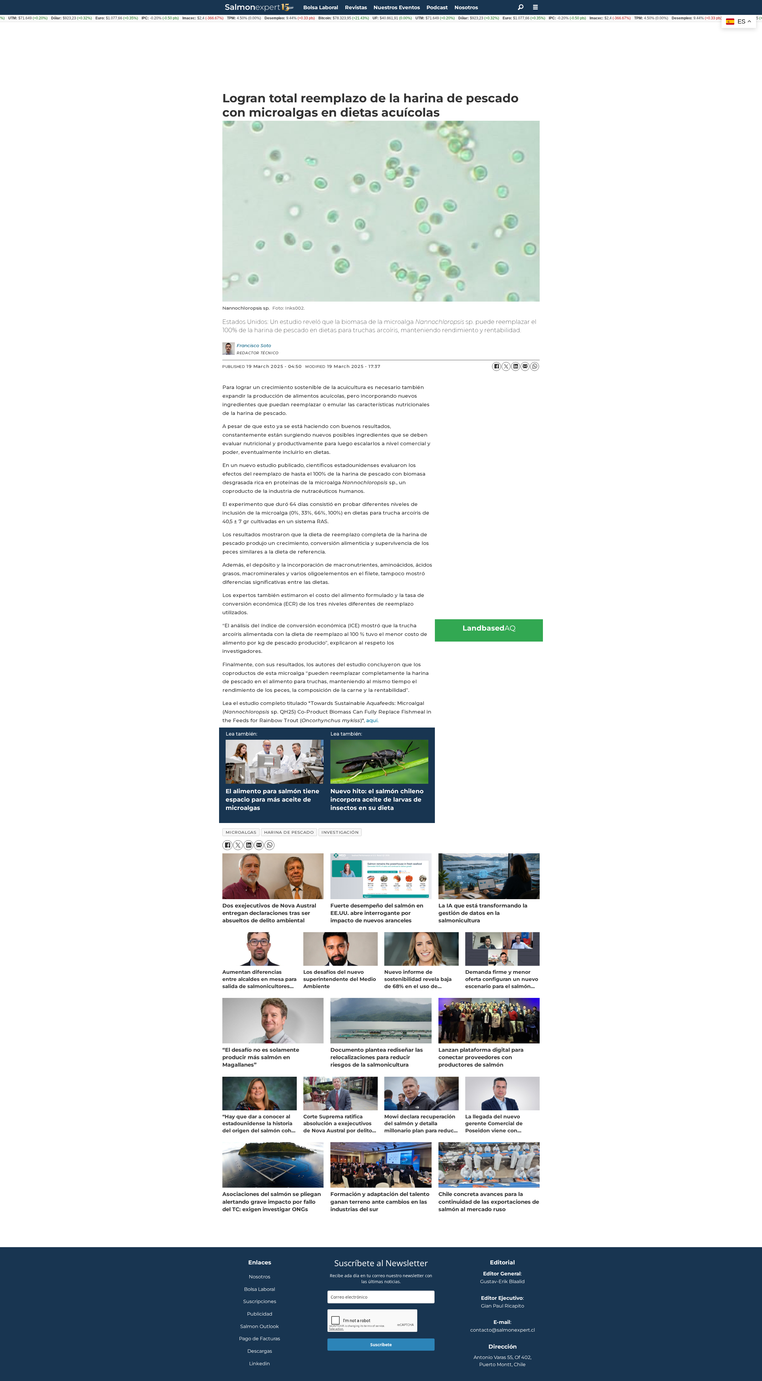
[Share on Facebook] (496, 366)
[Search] (520, 7)
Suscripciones (259, 1302)
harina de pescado (289, 832)
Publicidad (259, 1314)
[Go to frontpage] (259, 7)
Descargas (259, 1351)
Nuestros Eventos (397, 7)
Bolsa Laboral (320, 7)
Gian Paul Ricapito (502, 1306)
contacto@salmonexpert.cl (502, 1330)
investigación (339, 832)
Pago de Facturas (259, 1339)
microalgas (241, 832)
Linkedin (259, 1364)
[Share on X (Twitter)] (506, 366)
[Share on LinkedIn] (515, 366)
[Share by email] (525, 366)
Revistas (356, 7)
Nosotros (466, 7)
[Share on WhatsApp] (534, 366)
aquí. (372, 720)
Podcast (437, 7)
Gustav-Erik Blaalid (502, 1281)
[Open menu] (535, 7)
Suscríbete (381, 1344)
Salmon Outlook (259, 1327)
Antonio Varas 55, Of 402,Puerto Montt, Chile (502, 1361)
